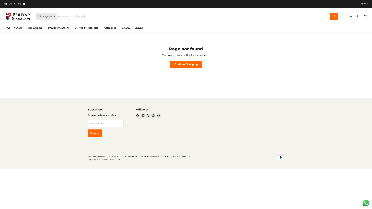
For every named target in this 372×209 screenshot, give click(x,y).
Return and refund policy (151, 156)
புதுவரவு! (126, 27)
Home (7, 27)
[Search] (334, 16)
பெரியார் (18, 27)
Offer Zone (110, 27)
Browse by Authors (58, 27)
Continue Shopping (186, 64)
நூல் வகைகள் (35, 27)
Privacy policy (114, 156)
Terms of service (130, 156)
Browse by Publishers (87, 27)
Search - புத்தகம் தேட (96, 156)
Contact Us (185, 156)
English (363, 3)
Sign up (95, 133)
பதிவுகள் (139, 27)
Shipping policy (171, 156)
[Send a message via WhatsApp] (366, 203)
